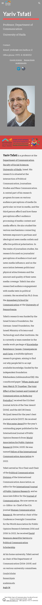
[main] (21, 15)
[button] (2, 3)
